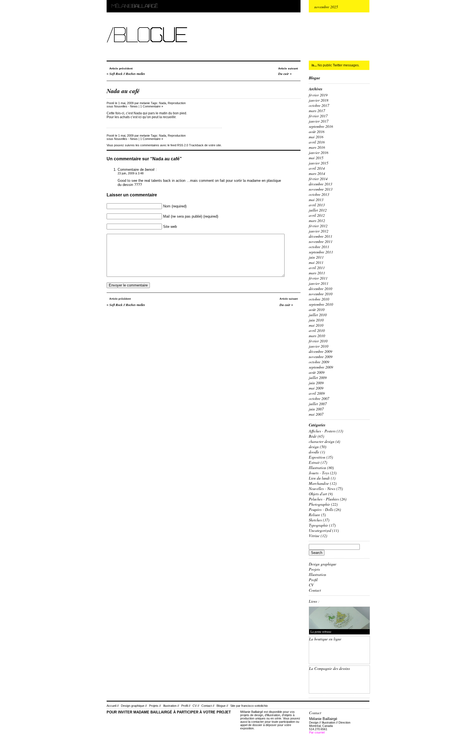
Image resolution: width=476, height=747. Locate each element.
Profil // (185, 705)
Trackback (196, 145)
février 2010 (318, 340)
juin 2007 (316, 409)
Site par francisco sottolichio (249, 705)
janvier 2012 (318, 231)
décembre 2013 (320, 183)
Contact (315, 590)
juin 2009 (316, 382)
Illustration (317, 467)
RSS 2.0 (182, 145)
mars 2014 (317, 173)
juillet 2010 (318, 314)
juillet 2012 (318, 210)
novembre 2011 (320, 241)
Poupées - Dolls (321, 509)
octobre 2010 (319, 299)
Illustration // (171, 705)
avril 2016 (317, 142)
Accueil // (113, 705)
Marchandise (319, 483)
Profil (313, 579)
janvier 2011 (318, 283)
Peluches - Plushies (324, 499)
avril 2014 (317, 168)
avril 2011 (317, 267)
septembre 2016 (321, 126)
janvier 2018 (318, 100)
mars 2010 (317, 335)
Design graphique (322, 564)
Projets (314, 569)
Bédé (313, 436)
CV (311, 585)
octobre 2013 (319, 194)
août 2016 (316, 131)
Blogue (314, 78)
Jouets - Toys (319, 472)
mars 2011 (317, 272)
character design (321, 441)
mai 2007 (316, 414)
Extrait (314, 462)
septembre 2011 (321, 252)
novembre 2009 (320, 356)
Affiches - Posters (322, 431)
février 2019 (318, 95)
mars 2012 (317, 220)
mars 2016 (317, 147)
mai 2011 (316, 262)
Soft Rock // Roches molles (127, 73)
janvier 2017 (318, 121)
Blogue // (222, 705)
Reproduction (177, 103)
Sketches (315, 520)
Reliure (314, 514)
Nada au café (123, 90)
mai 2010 (316, 325)
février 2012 (318, 225)
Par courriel (316, 732)
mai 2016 (316, 136)
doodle (314, 451)
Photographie (319, 504)
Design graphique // (134, 705)
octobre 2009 (319, 361)
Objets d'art (318, 493)
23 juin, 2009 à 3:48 (131, 173)
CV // (196, 705)
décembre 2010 (320, 288)
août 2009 (316, 372)
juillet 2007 (318, 403)
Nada (162, 103)
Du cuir (283, 73)
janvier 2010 (318, 346)
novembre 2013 (320, 189)
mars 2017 (317, 110)
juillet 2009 (318, 377)
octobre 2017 (319, 105)
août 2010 (316, 309)
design (314, 446)
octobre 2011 (319, 246)
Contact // (207, 705)
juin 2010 (316, 320)
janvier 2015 (318, 163)
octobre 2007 (319, 398)
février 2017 (318, 115)
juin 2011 (316, 257)
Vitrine (314, 535)
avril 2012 (317, 215)
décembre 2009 (320, 351)
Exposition (317, 457)
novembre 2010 (320, 293)
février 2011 (318, 278)
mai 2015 (316, 157)
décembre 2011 (320, 236)
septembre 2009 (321, 367)
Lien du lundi (319, 478)
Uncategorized (320, 530)
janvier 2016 (318, 152)
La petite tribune (320, 631)
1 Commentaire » (151, 106)
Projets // (155, 705)
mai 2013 (316, 199)
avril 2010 (317, 330)
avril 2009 (317, 393)
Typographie (318, 525)
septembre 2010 (321, 304)
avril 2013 (317, 204)
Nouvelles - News (126, 106)
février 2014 (318, 178)
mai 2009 (316, 388)
